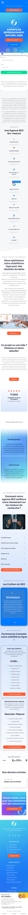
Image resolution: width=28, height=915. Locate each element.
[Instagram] (15, 835)
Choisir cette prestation (15, 694)
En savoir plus (13, 144)
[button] (12, 622)
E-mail (2, 64)
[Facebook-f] (9, 835)
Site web (3, 57)
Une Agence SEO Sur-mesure (14, 132)
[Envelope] (18, 835)
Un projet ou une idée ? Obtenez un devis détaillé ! (14, 348)
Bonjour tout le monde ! (12, 782)
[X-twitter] (12, 835)
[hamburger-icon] (26, 2)
